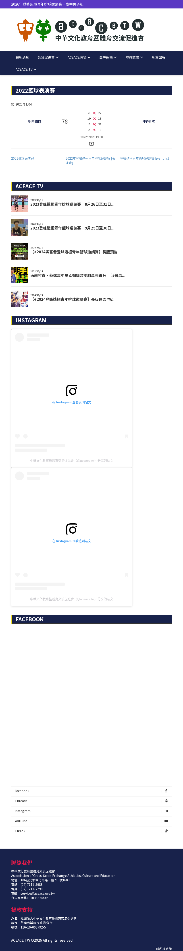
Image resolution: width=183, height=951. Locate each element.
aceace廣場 (77, 57)
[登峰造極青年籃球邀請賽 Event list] (147, 158)
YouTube (21, 821)
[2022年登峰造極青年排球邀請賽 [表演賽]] (93, 160)
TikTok (20, 831)
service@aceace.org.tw (38, 893)
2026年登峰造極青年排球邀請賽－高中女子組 (47, 4)
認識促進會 (46, 57)
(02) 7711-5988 (32, 884)
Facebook (22, 790)
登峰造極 (106, 57)
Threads (21, 801)
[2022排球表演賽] (38, 158)
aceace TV (24, 69)
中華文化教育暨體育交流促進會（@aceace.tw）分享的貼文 (71, 460)
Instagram (23, 811)
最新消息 (22, 57)
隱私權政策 (164, 949)
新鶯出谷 (158, 57)
